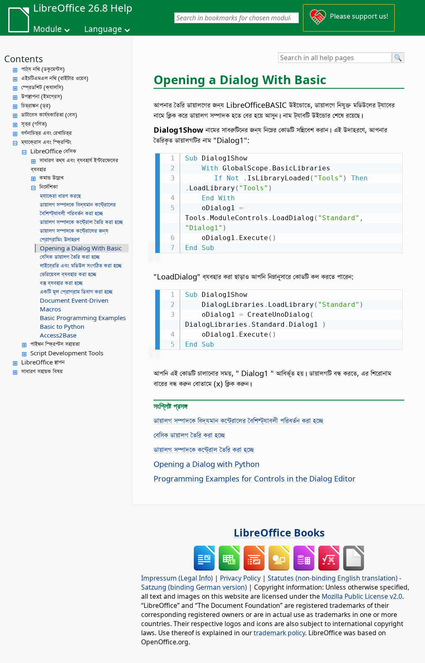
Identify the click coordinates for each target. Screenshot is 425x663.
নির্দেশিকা (48, 186)
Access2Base (58, 335)
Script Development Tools (66, 353)
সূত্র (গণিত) (34, 123)
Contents (23, 58)
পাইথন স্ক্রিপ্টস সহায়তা (55, 344)
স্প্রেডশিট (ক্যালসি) (42, 87)
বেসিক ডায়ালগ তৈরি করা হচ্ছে (70, 257)
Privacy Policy (240, 578)
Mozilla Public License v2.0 (362, 596)
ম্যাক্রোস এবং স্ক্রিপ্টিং (46, 142)
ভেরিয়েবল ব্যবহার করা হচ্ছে (68, 274)
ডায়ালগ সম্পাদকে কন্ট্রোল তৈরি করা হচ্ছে (81, 222)
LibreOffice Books (279, 532)
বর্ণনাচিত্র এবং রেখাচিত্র (46, 133)
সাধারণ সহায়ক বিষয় (42, 371)
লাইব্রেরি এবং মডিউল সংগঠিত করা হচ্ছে (81, 265)
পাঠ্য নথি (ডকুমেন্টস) (43, 69)
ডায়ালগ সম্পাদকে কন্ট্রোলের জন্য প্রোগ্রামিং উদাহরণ (74, 234)
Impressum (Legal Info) (177, 578)
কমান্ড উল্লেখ (51, 177)
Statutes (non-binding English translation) (333, 578)
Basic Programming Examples (83, 317)
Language (103, 29)
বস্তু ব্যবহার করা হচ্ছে (61, 283)
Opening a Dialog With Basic (81, 248)
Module (47, 29)
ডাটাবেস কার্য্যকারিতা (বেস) (49, 114)
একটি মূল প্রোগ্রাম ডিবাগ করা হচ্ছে (76, 291)
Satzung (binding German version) (194, 587)
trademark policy (279, 632)
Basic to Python (62, 326)
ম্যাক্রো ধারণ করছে (60, 196)
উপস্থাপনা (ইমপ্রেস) (41, 96)
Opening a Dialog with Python (206, 464)
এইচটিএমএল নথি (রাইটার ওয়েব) (54, 78)
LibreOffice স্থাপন (43, 362)
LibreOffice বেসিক (53, 151)
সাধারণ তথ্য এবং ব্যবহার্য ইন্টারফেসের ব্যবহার (74, 164)
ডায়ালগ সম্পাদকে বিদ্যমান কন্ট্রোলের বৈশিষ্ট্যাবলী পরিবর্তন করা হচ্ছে (78, 208)
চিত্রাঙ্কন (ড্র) (36, 105)
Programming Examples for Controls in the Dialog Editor (255, 478)
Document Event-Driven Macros (74, 304)
